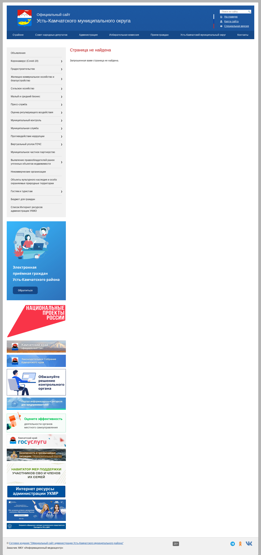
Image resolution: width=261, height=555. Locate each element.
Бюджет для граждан (23, 199)
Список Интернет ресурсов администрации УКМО (26, 209)
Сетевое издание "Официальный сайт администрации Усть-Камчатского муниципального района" (66, 543)
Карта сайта (231, 21)
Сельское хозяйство (22, 88)
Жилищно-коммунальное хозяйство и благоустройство (32, 78)
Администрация (88, 34)
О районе (18, 34)
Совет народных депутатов (51, 34)
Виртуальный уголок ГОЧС (26, 144)
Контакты (242, 34)
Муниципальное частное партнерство (33, 152)
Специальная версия (236, 26)
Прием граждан (160, 34)
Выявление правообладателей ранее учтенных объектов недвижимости (33, 162)
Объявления (18, 53)
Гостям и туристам (21, 191)
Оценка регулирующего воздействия (32, 112)
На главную (231, 16)
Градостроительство (23, 69)
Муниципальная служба (25, 128)
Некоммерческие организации (28, 171)
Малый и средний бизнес (25, 96)
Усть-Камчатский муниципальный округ (203, 34)
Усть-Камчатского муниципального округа (83, 18)
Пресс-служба (19, 104)
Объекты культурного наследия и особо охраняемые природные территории (34, 181)
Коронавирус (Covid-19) (24, 61)
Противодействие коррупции (27, 136)
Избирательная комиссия (124, 34)
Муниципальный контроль (26, 120)
